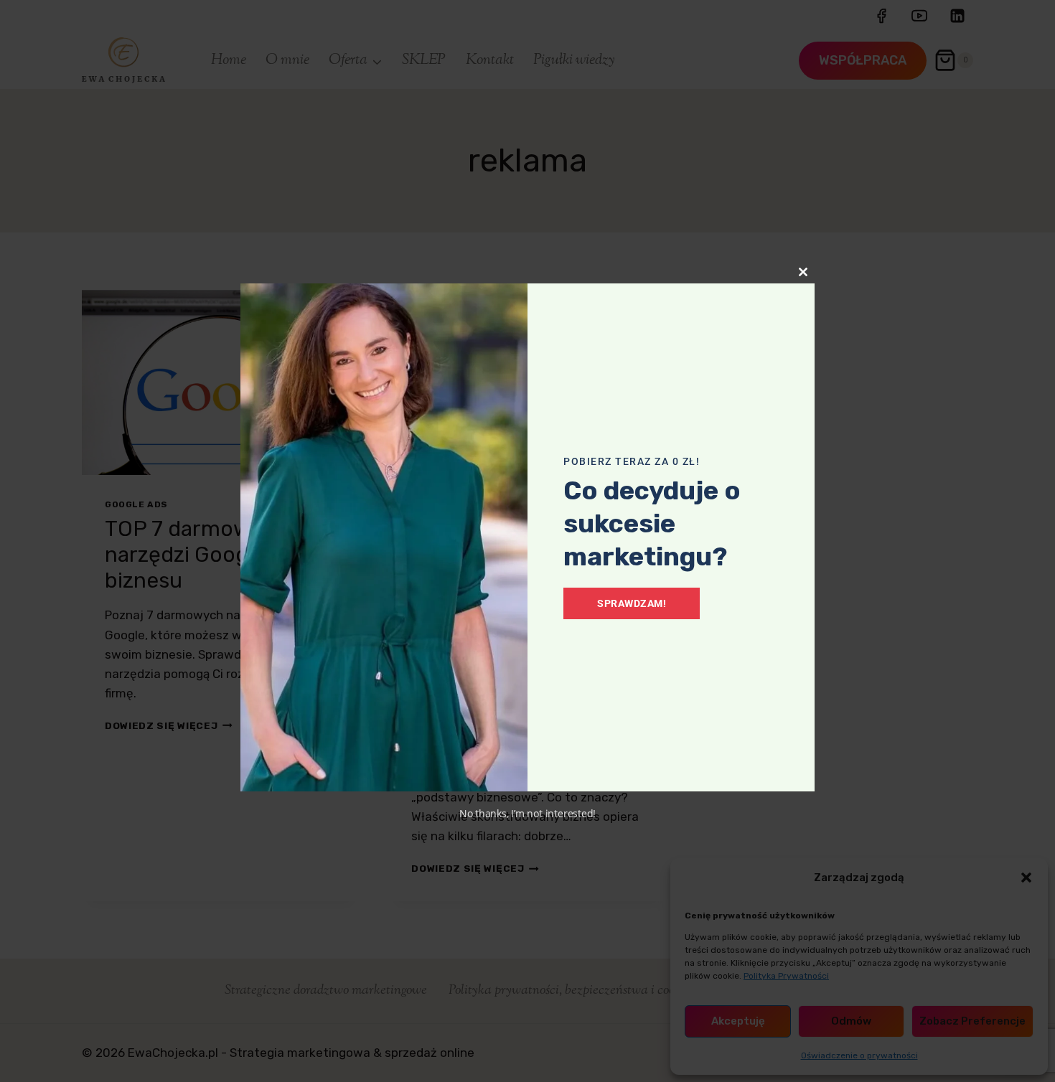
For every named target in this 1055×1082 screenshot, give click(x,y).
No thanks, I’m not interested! (527, 813)
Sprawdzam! (631, 603)
